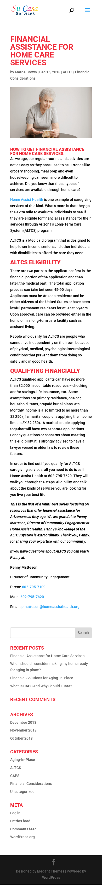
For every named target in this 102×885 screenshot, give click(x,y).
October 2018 (21, 738)
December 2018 (23, 722)
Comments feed (23, 829)
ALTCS (68, 72)
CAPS (14, 776)
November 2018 (23, 730)
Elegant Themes (50, 871)
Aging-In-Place (22, 760)
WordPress (51, 877)
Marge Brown (26, 72)
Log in (15, 813)
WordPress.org (22, 837)
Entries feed (20, 821)
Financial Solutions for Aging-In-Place (41, 678)
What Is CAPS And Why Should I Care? (41, 686)
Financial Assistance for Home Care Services (47, 656)
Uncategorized (22, 792)
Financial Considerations (31, 783)
